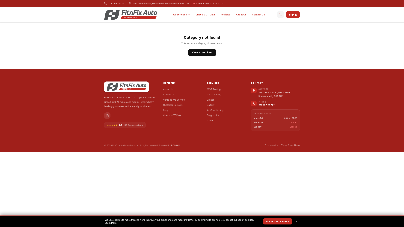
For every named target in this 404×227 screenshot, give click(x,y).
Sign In (293, 14)
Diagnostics (213, 115)
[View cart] (280, 14)
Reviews (225, 14)
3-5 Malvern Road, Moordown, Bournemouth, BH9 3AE (160, 3)
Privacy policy (271, 145)
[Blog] (107, 115)
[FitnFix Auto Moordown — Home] (130, 15)
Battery (210, 105)
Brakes (210, 99)
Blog (165, 110)
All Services (180, 14)
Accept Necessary (277, 221)
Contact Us (258, 14)
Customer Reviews (173, 105)
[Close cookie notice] (296, 221)
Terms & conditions (290, 145)
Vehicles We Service (174, 99)
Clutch (210, 120)
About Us (241, 14)
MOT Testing (214, 89)
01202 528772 (116, 3)
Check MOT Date (205, 14)
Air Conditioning (215, 110)
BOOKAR (175, 145)
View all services (202, 52)
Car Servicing (214, 94)
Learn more (111, 222)
